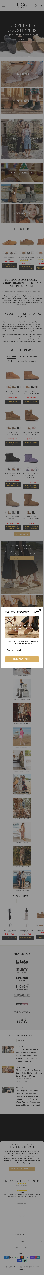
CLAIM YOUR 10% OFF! (22, 659)
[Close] (40, 610)
